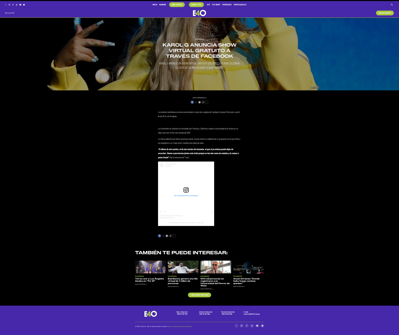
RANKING (162, 4)
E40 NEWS (216, 4)
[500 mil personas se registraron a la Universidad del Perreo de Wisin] (216, 267)
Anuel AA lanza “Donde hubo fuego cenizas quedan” (246, 281)
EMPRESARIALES (240, 4)
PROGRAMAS (227, 4)
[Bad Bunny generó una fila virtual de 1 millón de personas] (183, 267)
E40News (199, 39)
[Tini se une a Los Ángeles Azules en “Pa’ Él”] (150, 267)
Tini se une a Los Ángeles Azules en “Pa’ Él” (149, 280)
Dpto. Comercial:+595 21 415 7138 (182, 313)
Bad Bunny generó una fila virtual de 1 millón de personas (183, 281)
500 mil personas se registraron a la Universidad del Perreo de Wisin (215, 282)
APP (208, 4)
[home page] (199, 13)
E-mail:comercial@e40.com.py (252, 313)
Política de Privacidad (185, 326)
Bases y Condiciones (173, 326)
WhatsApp (385, 13)
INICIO (155, 4)
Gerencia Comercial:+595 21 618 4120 (228, 313)
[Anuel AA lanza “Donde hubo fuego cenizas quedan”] (248, 267)
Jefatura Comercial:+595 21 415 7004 (205, 313)
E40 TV (196, 5)
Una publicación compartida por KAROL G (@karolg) (186, 222)
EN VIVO (177, 5)
